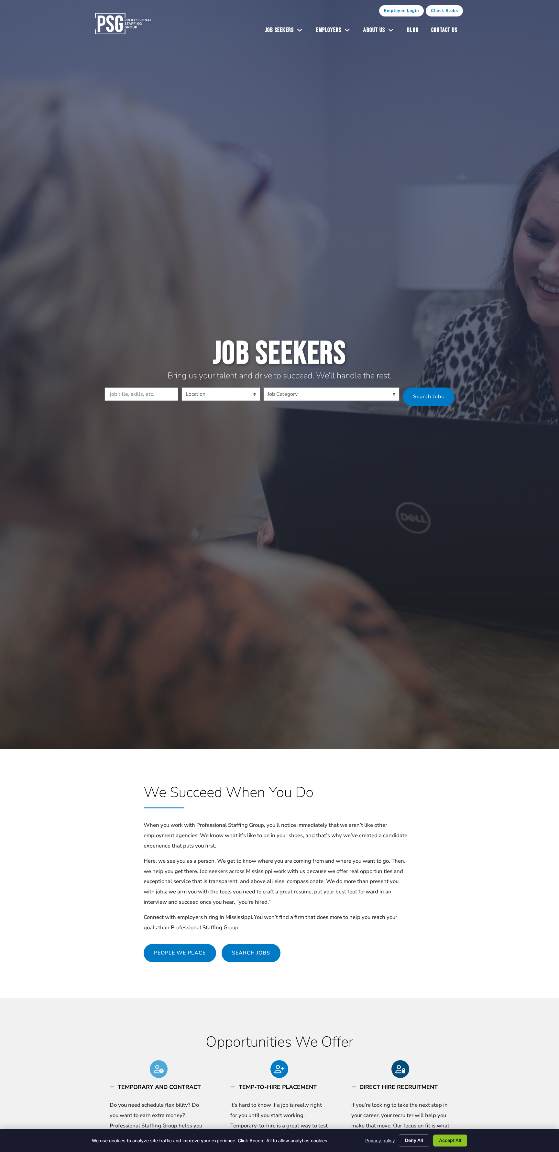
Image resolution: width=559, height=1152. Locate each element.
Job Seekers (287, 32)
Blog (416, 32)
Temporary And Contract (159, 1087)
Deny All (414, 1140)
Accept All (450, 1140)
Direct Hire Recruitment (398, 1087)
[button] (158, 1087)
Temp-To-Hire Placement (278, 1087)
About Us (381, 32)
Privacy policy (380, 1140)
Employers (336, 32)
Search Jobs (428, 396)
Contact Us (447, 32)
